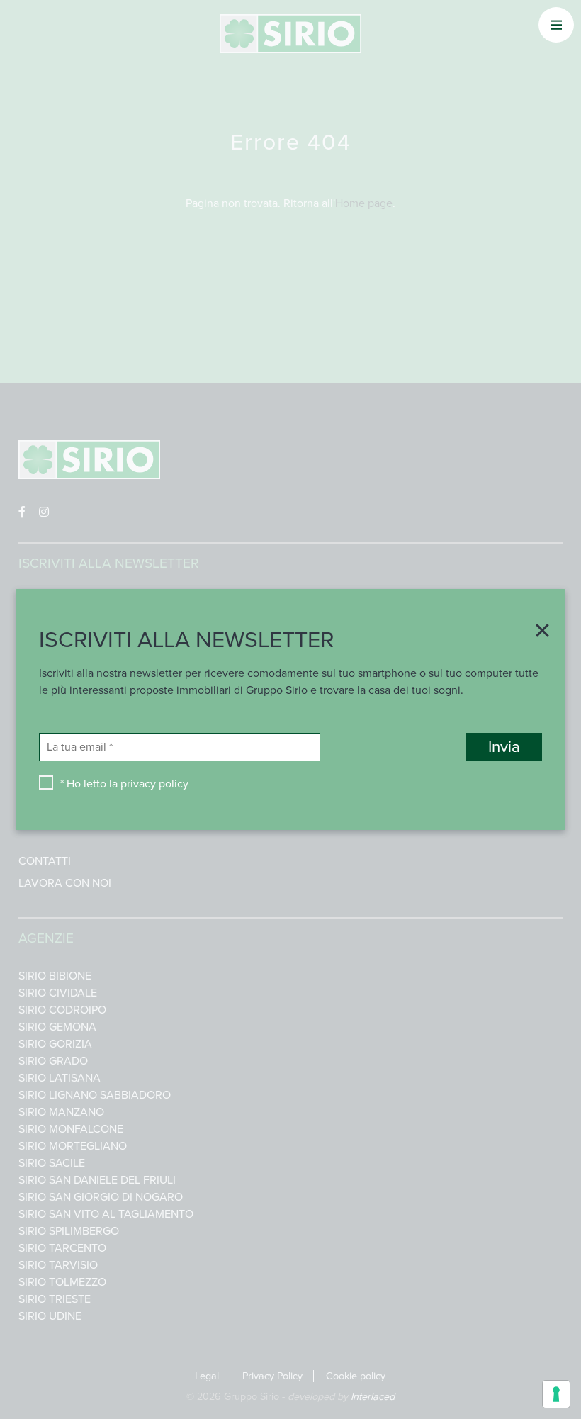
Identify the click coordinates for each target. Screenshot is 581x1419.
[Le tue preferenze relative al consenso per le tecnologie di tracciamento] (556, 1394)
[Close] (537, 632)
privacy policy (154, 784)
